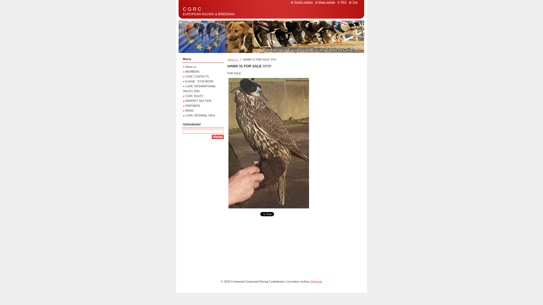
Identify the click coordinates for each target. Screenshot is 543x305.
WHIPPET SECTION (198, 101)
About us (232, 59)
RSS (344, 2)
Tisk (355, 2)
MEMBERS (192, 71)
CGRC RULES (194, 96)
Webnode (316, 281)
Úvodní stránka (303, 2)
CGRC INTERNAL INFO (200, 115)
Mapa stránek (326, 2)
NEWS (189, 110)
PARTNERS (192, 105)
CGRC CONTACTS (197, 76)
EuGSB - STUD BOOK (199, 81)
